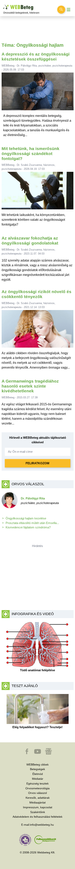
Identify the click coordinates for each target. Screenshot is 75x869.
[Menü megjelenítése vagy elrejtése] (68, 10)
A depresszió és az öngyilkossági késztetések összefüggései (36, 56)
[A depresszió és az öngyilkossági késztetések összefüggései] (37, 93)
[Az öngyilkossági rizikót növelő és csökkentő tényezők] (37, 330)
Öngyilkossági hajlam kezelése (26, 518)
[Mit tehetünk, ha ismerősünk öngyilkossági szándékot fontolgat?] (37, 192)
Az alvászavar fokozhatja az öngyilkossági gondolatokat (30, 240)
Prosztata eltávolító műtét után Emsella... (32, 523)
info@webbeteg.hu (42, 824)
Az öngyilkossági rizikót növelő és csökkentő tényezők (36, 294)
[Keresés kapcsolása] (61, 10)
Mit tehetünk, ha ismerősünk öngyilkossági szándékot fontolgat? (30, 153)
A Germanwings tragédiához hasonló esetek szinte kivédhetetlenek (30, 386)
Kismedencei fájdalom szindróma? (28, 527)
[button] (27, 753)
